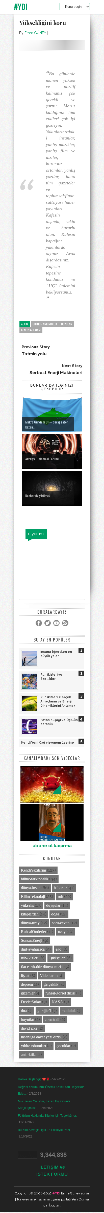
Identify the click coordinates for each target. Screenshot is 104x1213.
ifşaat (25, 975)
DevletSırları (31, 1002)
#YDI (21, 7)
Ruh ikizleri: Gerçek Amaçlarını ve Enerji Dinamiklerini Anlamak (57, 701)
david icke (29, 1028)
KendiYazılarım (31, 330)
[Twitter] (47, 623)
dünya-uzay (30, 923)
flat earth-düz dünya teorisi (42, 967)
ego (58, 949)
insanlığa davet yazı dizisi (41, 1037)
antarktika (29, 1054)
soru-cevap (60, 923)
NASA (57, 1002)
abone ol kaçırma (52, 845)
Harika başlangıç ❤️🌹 (34, 1079)
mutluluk (69, 1011)
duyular (66, 324)
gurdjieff (44, 1011)
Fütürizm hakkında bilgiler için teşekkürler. (47, 1115)
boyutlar (27, 1019)
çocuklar (63, 1046)
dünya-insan (30, 888)
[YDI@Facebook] (39, 623)
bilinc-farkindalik (45, 324)
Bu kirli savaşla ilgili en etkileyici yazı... (45, 1130)
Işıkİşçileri (57, 958)
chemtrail (52, 1019)
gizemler (28, 993)
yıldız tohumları (33, 1046)
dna (24, 1011)
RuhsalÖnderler (33, 932)
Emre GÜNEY (35, 33)
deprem (27, 984)
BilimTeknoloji (33, 896)
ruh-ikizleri (29, 958)
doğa (55, 914)
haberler (60, 888)
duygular (53, 905)
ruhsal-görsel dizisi (60, 993)
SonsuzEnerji (31, 940)
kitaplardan (30, 914)
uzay (62, 932)
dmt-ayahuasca (33, 949)
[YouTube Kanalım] (56, 623)
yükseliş (27, 905)
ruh (60, 896)
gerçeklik (51, 984)
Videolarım (49, 975)
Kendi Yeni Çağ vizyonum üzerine (47, 742)
